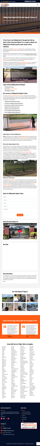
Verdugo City (32, 378)
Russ (21, 384)
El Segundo (4, 393)
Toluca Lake (31, 365)
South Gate (31, 353)
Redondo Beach (23, 376)
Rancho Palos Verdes (23, 372)
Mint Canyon (13, 393)
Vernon (31, 379)
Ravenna (21, 375)
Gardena (12, 346)
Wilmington (31, 392)
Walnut (31, 382)
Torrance (31, 367)
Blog (23, 421)
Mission (12, 395)
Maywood (12, 392)
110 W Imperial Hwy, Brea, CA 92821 (8, 434)
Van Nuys (31, 374)
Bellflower (3, 362)
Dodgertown (4, 388)
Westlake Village (32, 388)
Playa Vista (22, 370)
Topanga (31, 366)
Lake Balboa (13, 375)
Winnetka (31, 393)
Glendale (12, 348)
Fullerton (3, 397)
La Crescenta (13, 370)
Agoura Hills (4, 346)
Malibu (12, 388)
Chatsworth (4, 376)
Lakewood (13, 378)
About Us (23, 415)
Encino (3, 395)
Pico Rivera (22, 367)
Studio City (31, 355)
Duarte (3, 391)
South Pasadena (32, 354)
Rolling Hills (22, 379)
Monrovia (12, 397)
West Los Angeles (32, 387)
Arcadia (3, 350)
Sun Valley (31, 357)
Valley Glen (31, 371)
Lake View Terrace (14, 376)
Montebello (22, 346)
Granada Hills (13, 350)
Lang (12, 379)
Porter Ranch (22, 371)
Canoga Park (4, 371)
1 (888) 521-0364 (7, 428)
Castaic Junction (5, 374)
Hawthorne (13, 355)
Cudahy (3, 384)
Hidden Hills (13, 359)
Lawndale (12, 380)
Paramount (22, 365)
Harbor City (13, 353)
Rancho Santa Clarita (24, 374)
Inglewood (13, 365)
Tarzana (31, 362)
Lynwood (12, 387)
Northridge (22, 354)
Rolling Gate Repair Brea (11, 33)
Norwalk (21, 355)
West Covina (32, 383)
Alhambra (3, 348)
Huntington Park (14, 362)
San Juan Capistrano (23, 391)
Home (3, 33)
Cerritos (3, 375)
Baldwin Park (4, 357)
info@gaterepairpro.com (8, 430)
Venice (31, 375)
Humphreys (13, 361)
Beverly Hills (4, 363)
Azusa (3, 355)
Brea (5, 33)
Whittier (31, 391)
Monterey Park (22, 348)
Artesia (3, 353)
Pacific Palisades (23, 358)
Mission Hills (13, 396)
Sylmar (31, 361)
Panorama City (22, 363)
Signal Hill (31, 348)
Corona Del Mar (4, 382)
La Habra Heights (14, 371)
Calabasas (3, 370)
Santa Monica (22, 396)
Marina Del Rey (13, 391)
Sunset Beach (32, 359)
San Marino (22, 392)
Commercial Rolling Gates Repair (25, 62)
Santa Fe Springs (23, 395)
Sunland (31, 358)
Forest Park (4, 396)
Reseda (21, 378)
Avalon (3, 354)
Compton (3, 380)
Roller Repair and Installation (23, 137)
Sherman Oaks (22, 397)
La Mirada (12, 372)
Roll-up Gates (16, 49)
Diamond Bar (4, 387)
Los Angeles (13, 384)
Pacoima (21, 359)
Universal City (32, 370)
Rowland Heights (23, 383)
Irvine (12, 366)
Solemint (31, 350)
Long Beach (13, 383)
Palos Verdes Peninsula (24, 362)
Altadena (3, 349)
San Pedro (22, 393)
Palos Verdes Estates (24, 361)
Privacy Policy (24, 417)
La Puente (13, 374)
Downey (3, 389)
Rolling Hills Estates (23, 380)
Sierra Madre (32, 346)
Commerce (4, 379)
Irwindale (12, 367)
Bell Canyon (4, 359)
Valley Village (32, 372)
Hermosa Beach (14, 358)
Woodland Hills (32, 395)
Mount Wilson (22, 350)
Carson (3, 372)
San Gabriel (22, 389)
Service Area (24, 419)
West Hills (31, 384)
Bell (2, 358)
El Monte (3, 392)
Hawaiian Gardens (14, 354)
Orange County (22, 357)
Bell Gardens (4, 361)
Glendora (12, 349)
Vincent (31, 380)
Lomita (12, 382)
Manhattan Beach (14, 389)
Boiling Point (4, 365)
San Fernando (22, 388)
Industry (12, 363)
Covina (3, 383)
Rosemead (22, 382)
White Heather (32, 389)
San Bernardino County (24, 387)
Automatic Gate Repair (26, 412)
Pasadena (22, 366)
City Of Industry (4, 378)
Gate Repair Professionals (29, 443)
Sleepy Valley (32, 349)
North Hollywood (23, 353)
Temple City (32, 363)
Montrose (22, 349)
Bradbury (3, 366)
